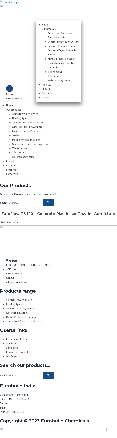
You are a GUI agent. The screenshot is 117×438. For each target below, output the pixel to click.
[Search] (48, 202)
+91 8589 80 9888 (17, 403)
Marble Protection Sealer (26, 139)
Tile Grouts (18, 152)
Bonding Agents (20, 118)
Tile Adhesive (19, 148)
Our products (13, 109)
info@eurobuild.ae (17, 407)
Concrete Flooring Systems (27, 126)
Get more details (10, 222)
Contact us (12, 174)
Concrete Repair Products (26, 131)
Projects (10, 161)
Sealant (16, 135)
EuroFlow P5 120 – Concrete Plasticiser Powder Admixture (58, 213)
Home (9, 105)
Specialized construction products (31, 144)
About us (11, 165)
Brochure (11, 169)
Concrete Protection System (27, 122)
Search (4, 202)
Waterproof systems (23, 157)
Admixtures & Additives (25, 114)
